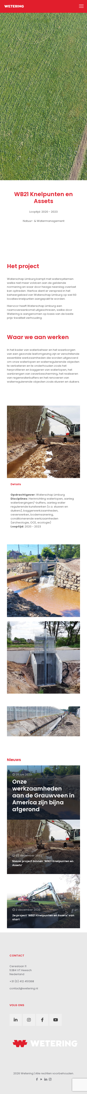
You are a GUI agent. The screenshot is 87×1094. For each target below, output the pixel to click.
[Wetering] (14, 6)
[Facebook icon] (36, 1079)
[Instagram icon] (50, 1079)
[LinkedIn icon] (45, 1079)
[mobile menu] (81, 6)
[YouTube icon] (41, 1079)
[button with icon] (16, 1020)
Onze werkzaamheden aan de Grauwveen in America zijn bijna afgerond (43, 795)
